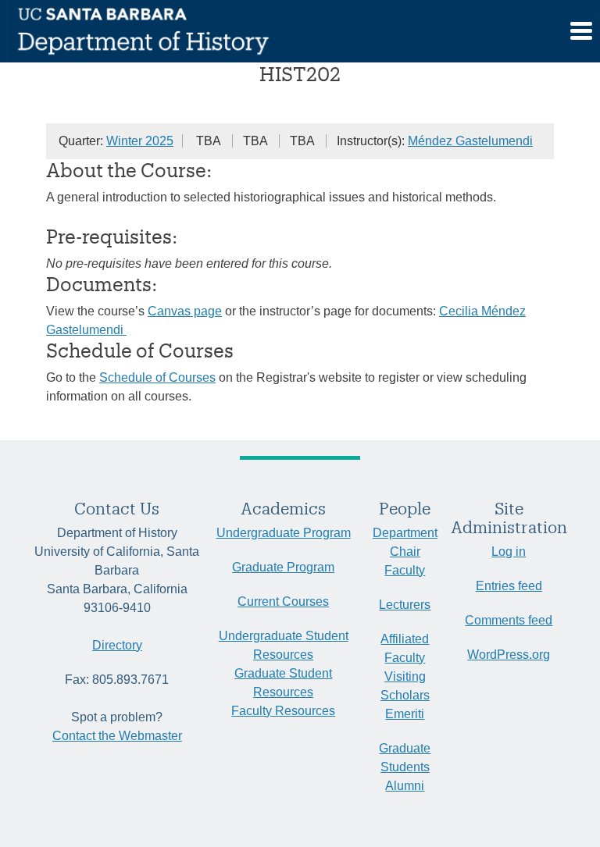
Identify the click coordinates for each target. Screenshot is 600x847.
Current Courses (283, 601)
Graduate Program (283, 567)
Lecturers (404, 604)
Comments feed (508, 620)
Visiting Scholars (405, 686)
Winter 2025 (139, 141)
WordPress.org (508, 654)
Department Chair (405, 542)
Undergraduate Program (283, 532)
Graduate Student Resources (283, 683)
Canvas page (185, 311)
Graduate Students (404, 758)
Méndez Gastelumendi (470, 141)
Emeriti (404, 714)
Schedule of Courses (157, 377)
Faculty (404, 570)
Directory (117, 645)
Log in (508, 551)
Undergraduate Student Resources (283, 645)
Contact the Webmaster (117, 735)
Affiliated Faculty (404, 648)
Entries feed (509, 586)
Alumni (404, 785)
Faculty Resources (283, 710)
